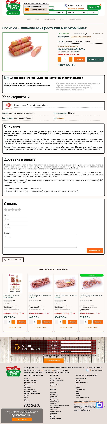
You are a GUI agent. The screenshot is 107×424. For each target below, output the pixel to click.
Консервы (53, 386)
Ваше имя (54, 342)
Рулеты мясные (29, 384)
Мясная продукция (33, 375)
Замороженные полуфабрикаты (32, 405)
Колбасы (27, 378)
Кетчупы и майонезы (56, 380)
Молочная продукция (86, 375)
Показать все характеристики (68, 46)
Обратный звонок (76, 9)
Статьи (82, 12)
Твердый (53, 403)
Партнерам (36, 370)
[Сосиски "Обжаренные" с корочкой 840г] (15, 283)
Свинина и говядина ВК (31, 380)
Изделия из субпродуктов (32, 393)
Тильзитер (53, 409)
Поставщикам (49, 372)
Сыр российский (55, 407)
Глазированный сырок (82, 397)
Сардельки (27, 388)
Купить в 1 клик (95, 59)
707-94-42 (94, 367)
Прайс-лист (60, 12)
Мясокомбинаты (29, 372)
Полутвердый (54, 402)
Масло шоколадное (81, 382)
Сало (25, 399)
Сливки (78, 395)
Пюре (52, 382)
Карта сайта (39, 372)
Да (27, 9)
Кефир (77, 393)
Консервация (54, 384)
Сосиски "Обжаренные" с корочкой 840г (11, 296)
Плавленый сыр (80, 389)
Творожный (53, 396)
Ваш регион (55, 352)
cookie (29, 413)
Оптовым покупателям (62, 372)
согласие (51, 355)
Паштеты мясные (29, 389)
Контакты (72, 12)
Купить (80, 59)
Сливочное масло (81, 378)
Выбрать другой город (38, 9)
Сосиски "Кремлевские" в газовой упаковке (40, 296)
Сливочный (53, 394)
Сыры (53, 389)
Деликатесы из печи (30, 382)
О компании (27, 370)
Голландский (54, 400)
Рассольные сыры (55, 411)
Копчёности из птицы (30, 391)
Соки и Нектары (55, 378)
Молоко (78, 391)
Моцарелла (53, 413)
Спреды (78, 380)
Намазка (26, 401)
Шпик (26, 397)
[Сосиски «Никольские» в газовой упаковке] (66, 283)
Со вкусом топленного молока (59, 405)
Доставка (92, 12)
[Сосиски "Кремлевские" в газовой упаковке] (41, 283)
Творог (78, 386)
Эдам (52, 415)
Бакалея (54, 375)
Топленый (53, 398)
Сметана (78, 384)
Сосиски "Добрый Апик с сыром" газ (91, 296)
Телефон (54, 345)
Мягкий (52, 417)
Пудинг (78, 388)
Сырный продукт (55, 418)
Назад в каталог (15, 260)
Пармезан (53, 392)
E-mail (53, 348)
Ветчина (26, 395)
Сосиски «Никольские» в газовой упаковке (65, 296)
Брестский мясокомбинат (81, 37)
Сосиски (60, 118)
